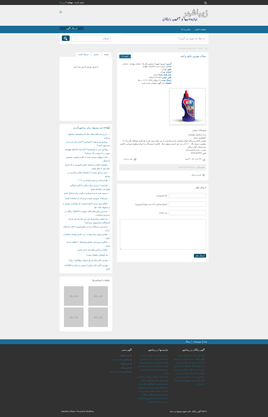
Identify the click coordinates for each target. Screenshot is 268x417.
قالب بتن (125, 372)
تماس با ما (186, 29)
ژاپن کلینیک (125, 364)
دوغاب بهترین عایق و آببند (193, 56)
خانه (206, 48)
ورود (63, 2)
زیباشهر (126, 359)
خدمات (200, 48)
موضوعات (197, 342)
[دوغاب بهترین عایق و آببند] (187, 106)
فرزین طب (125, 368)
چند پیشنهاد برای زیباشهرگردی (88, 128)
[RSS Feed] (206, 2)
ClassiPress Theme (68, 411)
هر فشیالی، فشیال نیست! (97, 255)
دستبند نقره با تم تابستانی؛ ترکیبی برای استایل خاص (86, 193)
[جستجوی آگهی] (66, 38)
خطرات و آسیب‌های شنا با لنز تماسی (92, 250)
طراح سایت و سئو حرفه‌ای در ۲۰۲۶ (93, 180)
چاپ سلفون (124, 355)
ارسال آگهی (71, 28)
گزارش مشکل (196, 175)
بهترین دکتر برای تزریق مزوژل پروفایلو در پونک (88, 260)
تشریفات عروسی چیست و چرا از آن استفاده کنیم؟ (86, 198)
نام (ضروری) (162, 195)
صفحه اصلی (200, 29)
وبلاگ (187, 342)
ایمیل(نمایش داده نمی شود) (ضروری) (151, 204)
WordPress (90, 411)
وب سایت (163, 213)
